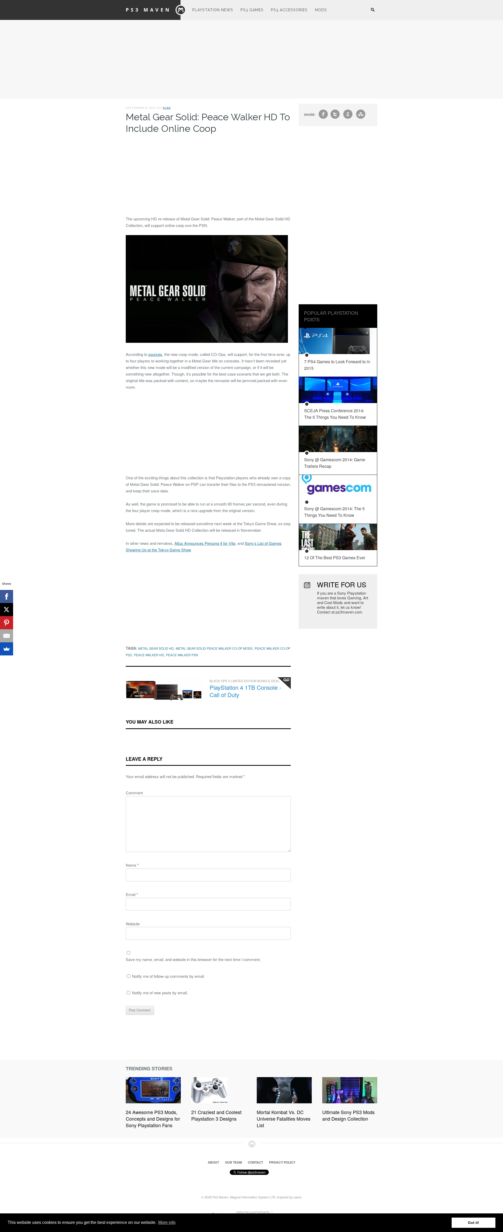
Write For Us (341, 584)
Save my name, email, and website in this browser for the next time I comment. (193, 959)
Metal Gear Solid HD (156, 648)
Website (133, 923)
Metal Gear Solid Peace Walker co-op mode (214, 648)
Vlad (167, 107)
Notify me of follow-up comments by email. (168, 976)
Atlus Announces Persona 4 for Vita (204, 543)
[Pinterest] (6, 622)
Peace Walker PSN (182, 655)
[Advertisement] (251, 59)
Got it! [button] (473, 1222)
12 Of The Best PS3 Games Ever (334, 558)
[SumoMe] (6, 648)
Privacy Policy (282, 1162)
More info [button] (167, 1222)
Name (132, 865)
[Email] (6, 635)
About (213, 1162)
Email (132, 894)
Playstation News (212, 10)
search (372, 12)
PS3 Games (252, 10)
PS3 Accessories (289, 10)
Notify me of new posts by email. (160, 992)
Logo (181, 10)
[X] (6, 609)
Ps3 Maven (148, 10)
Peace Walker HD (149, 655)
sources (155, 354)
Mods (321, 10)
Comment (134, 792)
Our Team (233, 1162)
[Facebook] (6, 596)
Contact (255, 1162)
